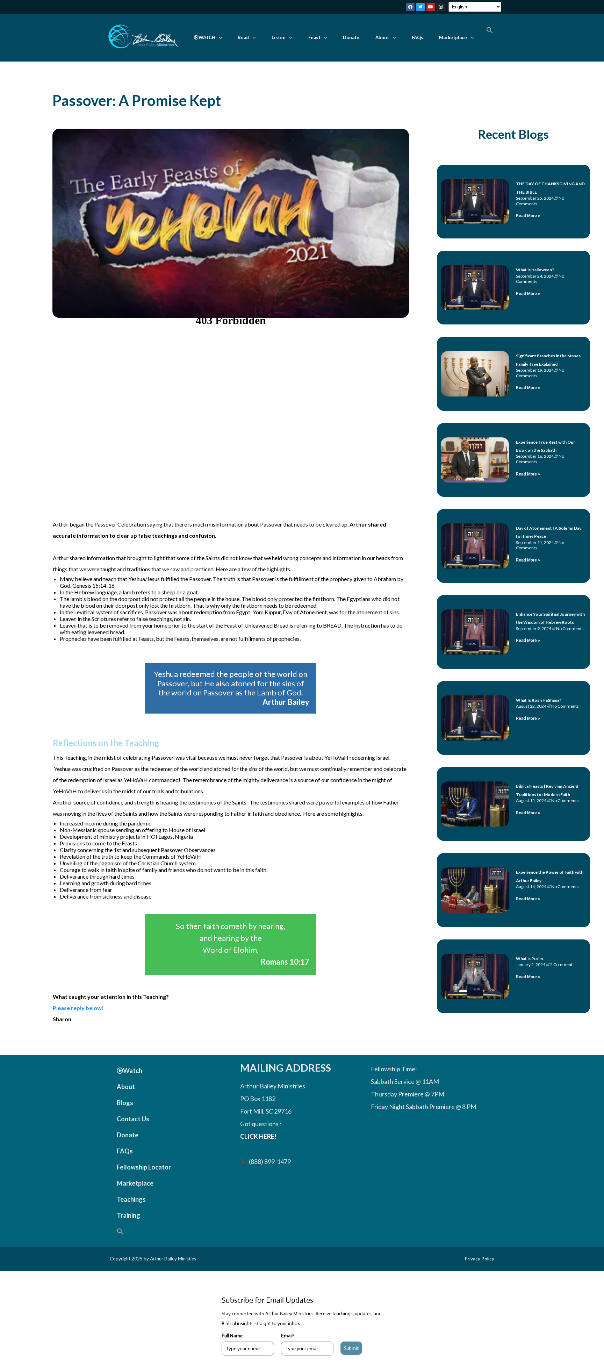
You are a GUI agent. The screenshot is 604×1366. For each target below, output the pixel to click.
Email (288, 1335)
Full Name (232, 1335)
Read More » (528, 215)
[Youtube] (430, 7)
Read (243, 37)
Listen (279, 37)
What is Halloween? (535, 269)
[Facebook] (410, 7)
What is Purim (529, 958)
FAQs (417, 37)
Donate (351, 37)
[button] (208, 38)
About (382, 37)
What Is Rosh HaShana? (538, 700)
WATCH (207, 37)
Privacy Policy (479, 1258)
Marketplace (453, 37)
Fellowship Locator (144, 1167)
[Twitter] (420, 7)
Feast (314, 37)
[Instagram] (441, 7)
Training (128, 1215)
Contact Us (133, 1119)
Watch (132, 1070)
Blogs (125, 1103)
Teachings (131, 1199)
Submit (351, 1348)
